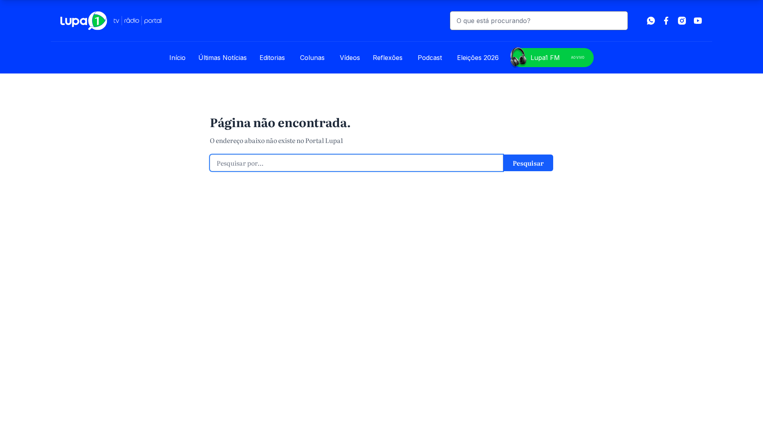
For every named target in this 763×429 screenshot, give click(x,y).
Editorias (272, 58)
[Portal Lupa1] (110, 21)
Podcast (430, 58)
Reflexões (388, 58)
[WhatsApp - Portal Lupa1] (651, 21)
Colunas (312, 58)
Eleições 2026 (478, 58)
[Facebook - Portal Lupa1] (666, 20)
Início (177, 58)
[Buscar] (618, 20)
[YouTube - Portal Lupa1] (698, 20)
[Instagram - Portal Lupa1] (682, 20)
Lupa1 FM (557, 58)
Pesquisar (528, 162)
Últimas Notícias (222, 58)
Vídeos (350, 58)
